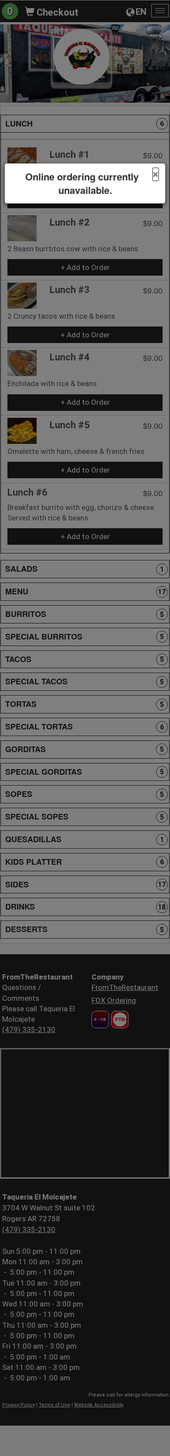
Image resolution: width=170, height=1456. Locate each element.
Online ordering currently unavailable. (82, 183)
